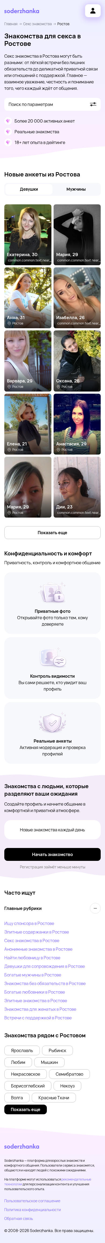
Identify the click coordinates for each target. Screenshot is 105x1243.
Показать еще (52, 533)
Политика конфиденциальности (32, 1209)
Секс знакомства (37, 23)
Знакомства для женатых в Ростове (40, 1009)
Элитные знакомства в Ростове (35, 1001)
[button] (22, 1050)
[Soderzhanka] (21, 11)
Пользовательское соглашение (32, 1200)
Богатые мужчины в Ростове (32, 975)
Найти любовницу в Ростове (32, 958)
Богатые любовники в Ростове (34, 992)
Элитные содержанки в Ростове (36, 932)
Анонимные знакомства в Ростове (38, 949)
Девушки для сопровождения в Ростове (44, 966)
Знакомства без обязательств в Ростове (45, 983)
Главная (11, 23)
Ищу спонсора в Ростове (29, 923)
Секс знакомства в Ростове (31, 940)
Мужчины (76, 189)
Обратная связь (18, 1218)
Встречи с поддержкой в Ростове (38, 1018)
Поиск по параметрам (31, 104)
